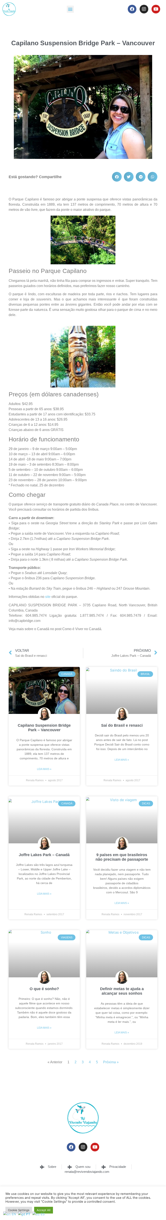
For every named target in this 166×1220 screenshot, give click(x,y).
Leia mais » (44, 769)
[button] (70, 9)
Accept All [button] (43, 1210)
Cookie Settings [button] (18, 1210)
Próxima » (111, 1062)
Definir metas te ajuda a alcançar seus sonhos (122, 991)
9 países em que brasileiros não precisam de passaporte (122, 857)
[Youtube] (156, 9)
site (48, 597)
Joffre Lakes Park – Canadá (44, 855)
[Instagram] (144, 9)
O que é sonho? (44, 989)
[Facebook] (132, 9)
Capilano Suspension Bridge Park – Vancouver (44, 727)
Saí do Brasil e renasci (122, 725)
